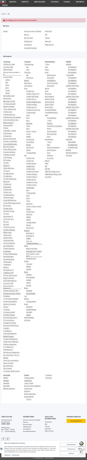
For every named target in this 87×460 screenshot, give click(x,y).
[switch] (81, 452)
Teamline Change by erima (33, 102)
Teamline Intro (30, 91)
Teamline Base (30, 188)
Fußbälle (28, 137)
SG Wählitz (6, 328)
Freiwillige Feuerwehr (9, 155)
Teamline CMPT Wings (32, 97)
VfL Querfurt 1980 (8, 283)
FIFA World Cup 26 (31, 259)
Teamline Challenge (31, 174)
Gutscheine (27, 320)
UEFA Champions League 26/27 (32, 255)
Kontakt (5, 31)
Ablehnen (71, 453)
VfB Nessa (6, 267)
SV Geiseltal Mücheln (9, 243)
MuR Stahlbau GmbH (8, 96)
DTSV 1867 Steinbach (9, 315)
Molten (26, 272)
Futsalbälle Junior (72, 145)
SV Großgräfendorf (8, 174)
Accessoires (50, 158)
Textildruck (48, 375)
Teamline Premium (31, 185)
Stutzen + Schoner (31, 131)
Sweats (7, 85)
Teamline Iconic (30, 166)
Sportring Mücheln (8, 246)
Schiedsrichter (30, 139)
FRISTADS (47, 169)
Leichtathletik (30, 142)
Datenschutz (15, 455)
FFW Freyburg (7, 160)
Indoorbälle (69, 139)
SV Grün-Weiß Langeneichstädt (12, 203)
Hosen (28, 118)
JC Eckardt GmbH (7, 77)
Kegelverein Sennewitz (9, 304)
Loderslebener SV (8, 216)
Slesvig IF (5, 307)
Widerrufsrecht (49, 45)
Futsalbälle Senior (73, 147)
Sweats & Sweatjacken (53, 147)
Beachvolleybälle (30, 293)
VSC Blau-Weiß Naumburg (10, 254)
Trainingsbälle (70, 75)
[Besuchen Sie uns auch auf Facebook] (3, 439)
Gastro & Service (49, 102)
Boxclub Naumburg (8, 257)
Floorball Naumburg (8, 259)
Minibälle (68, 150)
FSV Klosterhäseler (8, 198)
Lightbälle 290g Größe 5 (72, 107)
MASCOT (47, 161)
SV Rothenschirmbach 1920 (10, 291)
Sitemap (47, 38)
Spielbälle (68, 64)
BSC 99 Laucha (7, 206)
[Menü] (84, 442)
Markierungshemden (30, 394)
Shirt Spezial (29, 78)
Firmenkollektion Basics (51, 113)
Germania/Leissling (8, 211)
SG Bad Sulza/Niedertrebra (10, 120)
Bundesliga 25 (30, 236)
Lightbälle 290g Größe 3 (72, 86)
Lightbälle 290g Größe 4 (72, 97)
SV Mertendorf (7, 235)
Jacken (7, 88)
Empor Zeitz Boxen (8, 363)
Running (28, 145)
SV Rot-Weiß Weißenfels (10, 334)
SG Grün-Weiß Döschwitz (10, 144)
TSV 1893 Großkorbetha (9, 179)
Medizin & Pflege (49, 99)
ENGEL (46, 163)
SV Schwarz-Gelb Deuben (10, 141)
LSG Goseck (6, 171)
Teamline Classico (31, 180)
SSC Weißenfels (7, 331)
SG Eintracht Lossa (8, 219)
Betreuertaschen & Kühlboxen (32, 386)
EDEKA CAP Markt (7, 70)
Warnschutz (48, 94)
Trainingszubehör (31, 153)
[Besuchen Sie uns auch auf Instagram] (8, 439)
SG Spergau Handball (9, 312)
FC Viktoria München (8, 249)
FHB (46, 166)
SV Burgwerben (7, 136)
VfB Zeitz (5, 358)
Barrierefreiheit (28, 38)
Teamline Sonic (30, 158)
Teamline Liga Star (31, 107)
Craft (25, 296)
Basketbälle (29, 307)
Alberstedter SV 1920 (9, 101)
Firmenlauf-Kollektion (9, 152)
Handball (28, 269)
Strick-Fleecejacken (52, 83)
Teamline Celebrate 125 (32, 94)
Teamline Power (30, 169)
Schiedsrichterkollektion (10, 301)
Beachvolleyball (30, 277)
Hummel (26, 261)
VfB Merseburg (7, 233)
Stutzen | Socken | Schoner (33, 206)
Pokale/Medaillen (29, 318)
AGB (46, 35)
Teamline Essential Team (33, 110)
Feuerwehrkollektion (50, 110)
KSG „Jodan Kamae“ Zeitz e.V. (11, 355)
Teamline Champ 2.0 (31, 177)
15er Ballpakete (72, 70)
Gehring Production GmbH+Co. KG (11, 73)
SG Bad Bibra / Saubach (9, 131)
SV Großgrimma (7, 176)
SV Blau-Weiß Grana (8, 168)
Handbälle (6, 381)
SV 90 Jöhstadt (7, 184)
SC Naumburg (7, 251)
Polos (6, 82)
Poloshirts (50, 123)
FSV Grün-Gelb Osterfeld (10, 275)
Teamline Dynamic (31, 163)
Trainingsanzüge (29, 64)
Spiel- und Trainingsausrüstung (32, 242)
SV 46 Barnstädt (7, 112)
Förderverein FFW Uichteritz (11, 326)
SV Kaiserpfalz (7, 187)
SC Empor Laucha (7, 208)
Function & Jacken (52, 131)
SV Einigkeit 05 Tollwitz (9, 323)
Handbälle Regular (31, 310)
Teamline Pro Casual (31, 182)
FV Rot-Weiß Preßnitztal (9, 281)
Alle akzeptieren (71, 444)
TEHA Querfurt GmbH (9, 64)
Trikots (28, 126)
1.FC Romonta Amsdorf (9, 104)
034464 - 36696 (5, 424)
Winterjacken (50, 86)
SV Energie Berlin (8, 125)
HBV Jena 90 (6, 182)
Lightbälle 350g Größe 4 (72, 118)
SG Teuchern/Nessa (8, 320)
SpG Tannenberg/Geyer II (10, 318)
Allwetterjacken (51, 75)
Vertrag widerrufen (76, 421)
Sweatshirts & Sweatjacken (54, 126)
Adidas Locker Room (31, 249)
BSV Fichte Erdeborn (8, 147)
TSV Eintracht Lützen (9, 227)
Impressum (7, 455)
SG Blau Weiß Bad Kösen (9, 200)
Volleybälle (29, 291)
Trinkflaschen (28, 381)
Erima (27, 70)
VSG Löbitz (6, 224)
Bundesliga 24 (30, 233)
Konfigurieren (71, 449)
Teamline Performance (32, 172)
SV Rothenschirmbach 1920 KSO (12, 293)
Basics (28, 121)
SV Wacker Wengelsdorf (10, 344)
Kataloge (28, 285)
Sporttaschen (30, 147)
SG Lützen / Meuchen (9, 230)
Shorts (28, 129)
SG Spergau (6, 310)
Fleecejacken (50, 78)
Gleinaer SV (6, 165)
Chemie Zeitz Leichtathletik (10, 360)
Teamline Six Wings (31, 105)
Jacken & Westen (51, 150)
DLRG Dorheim (7, 98)
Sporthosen (29, 204)
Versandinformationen (30, 48)
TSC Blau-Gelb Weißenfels (10, 339)
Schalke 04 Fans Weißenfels (10, 342)
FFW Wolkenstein (8, 350)
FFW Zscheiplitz (7, 368)
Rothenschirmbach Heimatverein (8, 287)
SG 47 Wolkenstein (8, 347)
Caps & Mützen (28, 86)
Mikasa (26, 288)
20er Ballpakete (72, 72)
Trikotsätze (27, 72)
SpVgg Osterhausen (8, 278)
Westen (47, 88)
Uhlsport (26, 299)
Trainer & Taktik (28, 383)
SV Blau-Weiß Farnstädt (9, 149)
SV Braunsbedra (7, 133)
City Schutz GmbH (8, 67)
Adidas (26, 246)
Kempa (26, 304)
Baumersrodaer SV (8, 123)
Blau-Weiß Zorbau (8, 366)
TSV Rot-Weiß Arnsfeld (9, 109)
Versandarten (28, 45)
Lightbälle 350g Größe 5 (72, 129)
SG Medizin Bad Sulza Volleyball (12, 117)
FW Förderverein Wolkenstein (11, 352)
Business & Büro (49, 105)
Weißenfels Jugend (8, 336)
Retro (27, 190)
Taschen (7, 90)
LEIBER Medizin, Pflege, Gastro (53, 174)
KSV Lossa (6, 222)
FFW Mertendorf (7, 238)
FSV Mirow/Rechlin (8, 240)
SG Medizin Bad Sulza (9, 115)
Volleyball (29, 275)
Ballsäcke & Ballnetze (72, 153)
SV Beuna (5, 128)
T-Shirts (7, 80)
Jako (27, 67)
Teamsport (29, 264)
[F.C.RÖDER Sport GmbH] (3, 1)
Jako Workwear (49, 139)
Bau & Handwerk (49, 97)
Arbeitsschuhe (49, 107)
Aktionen (26, 80)
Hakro (46, 115)
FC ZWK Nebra (7, 265)
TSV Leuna (6, 214)
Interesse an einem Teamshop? (32, 31)
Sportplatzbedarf (29, 397)
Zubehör (7, 93)
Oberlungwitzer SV (8, 270)
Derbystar (27, 230)
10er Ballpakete (72, 67)
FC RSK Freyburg (7, 157)
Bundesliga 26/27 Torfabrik (33, 251)
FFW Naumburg (7, 262)
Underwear (29, 123)
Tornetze (28, 399)
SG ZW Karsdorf (7, 190)
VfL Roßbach (6, 296)
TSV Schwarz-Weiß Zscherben (11, 371)
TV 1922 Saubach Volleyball (10, 299)
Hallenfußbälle (72, 142)
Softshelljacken (51, 80)
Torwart (28, 134)
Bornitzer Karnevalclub (9, 139)
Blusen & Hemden (52, 134)
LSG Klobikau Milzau (8, 195)
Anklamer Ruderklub (8, 107)
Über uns (26, 35)
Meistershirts (28, 83)
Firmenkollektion (51, 118)
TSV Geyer (6, 163)
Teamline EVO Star (31, 99)
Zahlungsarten (28, 41)
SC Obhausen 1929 (8, 273)
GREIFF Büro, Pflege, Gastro (52, 172)
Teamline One (30, 161)
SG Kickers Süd (7, 192)
